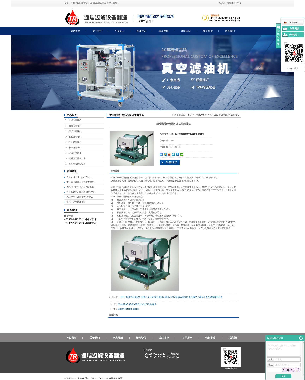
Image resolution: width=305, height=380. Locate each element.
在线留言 (294, 28)
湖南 (82, 378)
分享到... (294, 34)
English (222, 3)
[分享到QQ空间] (165, 154)
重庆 (87, 378)
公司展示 (186, 31)
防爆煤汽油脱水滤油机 (128, 309)
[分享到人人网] (177, 154)
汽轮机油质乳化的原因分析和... (81, 187)
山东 (106, 378)
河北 (101, 378)
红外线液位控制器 (77, 164)
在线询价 (170, 162)
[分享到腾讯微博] (173, 154)
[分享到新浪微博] (169, 154)
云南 (77, 378)
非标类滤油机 (75, 147)
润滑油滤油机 (75, 125)
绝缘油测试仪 (75, 153)
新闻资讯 (141, 31)
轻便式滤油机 (75, 142)
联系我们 (230, 31)
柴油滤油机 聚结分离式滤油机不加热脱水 (137, 304)
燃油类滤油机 (75, 136)
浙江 (96, 378)
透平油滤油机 (75, 131)
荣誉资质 (208, 31)
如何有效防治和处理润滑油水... (81, 192)
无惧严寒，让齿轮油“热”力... (80, 197)
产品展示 (119, 31)
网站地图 (231, 3)
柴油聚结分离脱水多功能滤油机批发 (206, 297)
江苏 (92, 378)
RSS (239, 3)
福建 (115, 378)
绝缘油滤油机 (75, 120)
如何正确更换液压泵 (76, 202)
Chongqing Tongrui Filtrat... (79, 177)
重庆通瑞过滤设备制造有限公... (81, 182)
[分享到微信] (181, 154)
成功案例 (164, 31)
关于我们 (97, 31)
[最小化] (301, 338)
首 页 (190, 115)
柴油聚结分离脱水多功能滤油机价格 (171, 297)
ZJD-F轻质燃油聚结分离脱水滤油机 (137, 297)
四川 (111, 378)
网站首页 (75, 31)
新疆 (120, 378)
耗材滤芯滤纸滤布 (77, 158)
